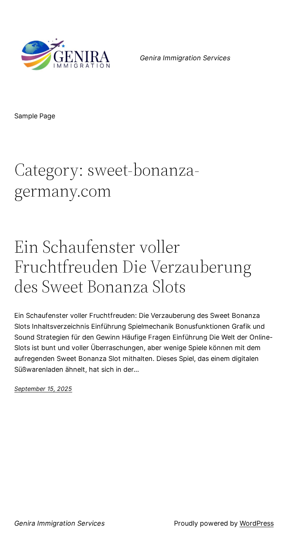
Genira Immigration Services (185, 58)
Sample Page (34, 116)
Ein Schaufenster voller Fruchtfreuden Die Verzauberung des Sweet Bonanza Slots (133, 266)
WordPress (257, 523)
